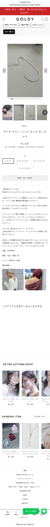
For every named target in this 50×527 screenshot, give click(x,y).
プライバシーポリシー (25, 479)
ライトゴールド (22, 161)
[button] (7, 112)
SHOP (25, 495)
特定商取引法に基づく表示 (25, 483)
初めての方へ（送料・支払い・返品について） (25, 487)
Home (24, 126)
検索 (25, 470)
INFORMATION (25, 491)
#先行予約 (25, 25)
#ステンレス (37, 25)
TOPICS (16, 514)
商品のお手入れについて (25, 475)
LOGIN (25, 499)
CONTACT (25, 503)
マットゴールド (25, 168)
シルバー (8, 161)
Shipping (20, 147)
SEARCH (7, 514)
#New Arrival (11, 25)
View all (40, 417)
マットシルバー (39, 161)
